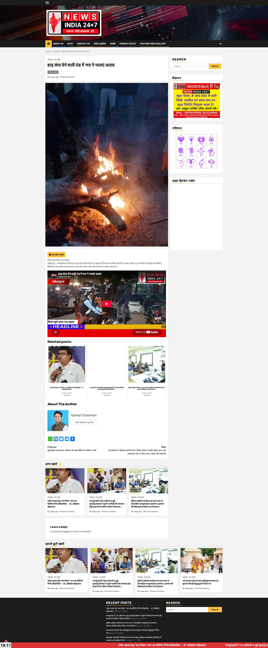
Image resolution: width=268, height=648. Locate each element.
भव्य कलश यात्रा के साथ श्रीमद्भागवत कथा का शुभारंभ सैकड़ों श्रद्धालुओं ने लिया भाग (200, 582)
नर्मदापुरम (50, 60)
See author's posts (85, 422)
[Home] (48, 44)
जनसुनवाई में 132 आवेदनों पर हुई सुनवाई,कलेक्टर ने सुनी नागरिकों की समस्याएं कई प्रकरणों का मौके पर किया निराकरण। (106, 504)
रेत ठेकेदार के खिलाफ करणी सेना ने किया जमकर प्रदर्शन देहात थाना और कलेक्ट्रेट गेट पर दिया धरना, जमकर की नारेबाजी (137, 450)
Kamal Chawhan (68, 77)
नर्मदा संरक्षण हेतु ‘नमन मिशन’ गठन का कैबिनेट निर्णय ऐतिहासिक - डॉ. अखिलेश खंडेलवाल (104, 645)
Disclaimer (100, 44)
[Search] (220, 43)
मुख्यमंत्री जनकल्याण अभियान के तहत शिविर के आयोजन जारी (71, 449)
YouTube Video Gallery (153, 44)
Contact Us (83, 44)
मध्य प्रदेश (57, 60)
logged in (67, 531)
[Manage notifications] (6, 642)
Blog (70, 44)
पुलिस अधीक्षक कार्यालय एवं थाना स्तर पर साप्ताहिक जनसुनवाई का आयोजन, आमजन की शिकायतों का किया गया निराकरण (147, 504)
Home (113, 44)
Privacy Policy (128, 44)
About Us (58, 44)
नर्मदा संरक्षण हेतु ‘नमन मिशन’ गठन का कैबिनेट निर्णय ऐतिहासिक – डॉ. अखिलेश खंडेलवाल (63, 504)
